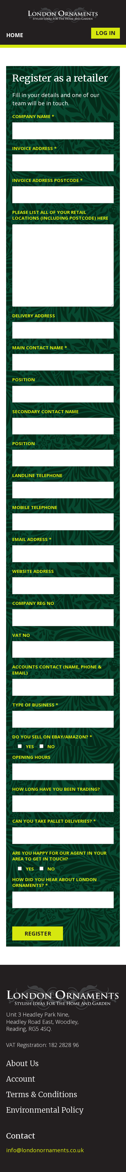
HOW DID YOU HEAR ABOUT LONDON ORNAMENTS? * (54, 882)
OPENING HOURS (31, 757)
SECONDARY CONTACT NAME (45, 411)
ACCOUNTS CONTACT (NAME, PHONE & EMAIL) (57, 670)
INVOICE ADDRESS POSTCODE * (47, 180)
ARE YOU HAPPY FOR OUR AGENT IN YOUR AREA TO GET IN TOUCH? (59, 856)
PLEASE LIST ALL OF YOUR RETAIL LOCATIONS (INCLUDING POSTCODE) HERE (60, 215)
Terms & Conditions (41, 1094)
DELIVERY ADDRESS (33, 316)
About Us (22, 1063)
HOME (14, 35)
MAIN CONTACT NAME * (39, 348)
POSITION (23, 379)
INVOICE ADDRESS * (34, 148)
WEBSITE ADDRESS (33, 571)
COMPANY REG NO (33, 603)
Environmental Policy (45, 1110)
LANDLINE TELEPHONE (37, 475)
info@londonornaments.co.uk (45, 1150)
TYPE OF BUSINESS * (35, 705)
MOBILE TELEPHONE (34, 507)
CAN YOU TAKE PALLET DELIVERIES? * (54, 821)
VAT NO (21, 635)
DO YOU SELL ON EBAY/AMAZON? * (52, 737)
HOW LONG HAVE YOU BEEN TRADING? (56, 789)
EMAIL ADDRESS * (31, 539)
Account (20, 1079)
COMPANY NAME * (33, 116)
